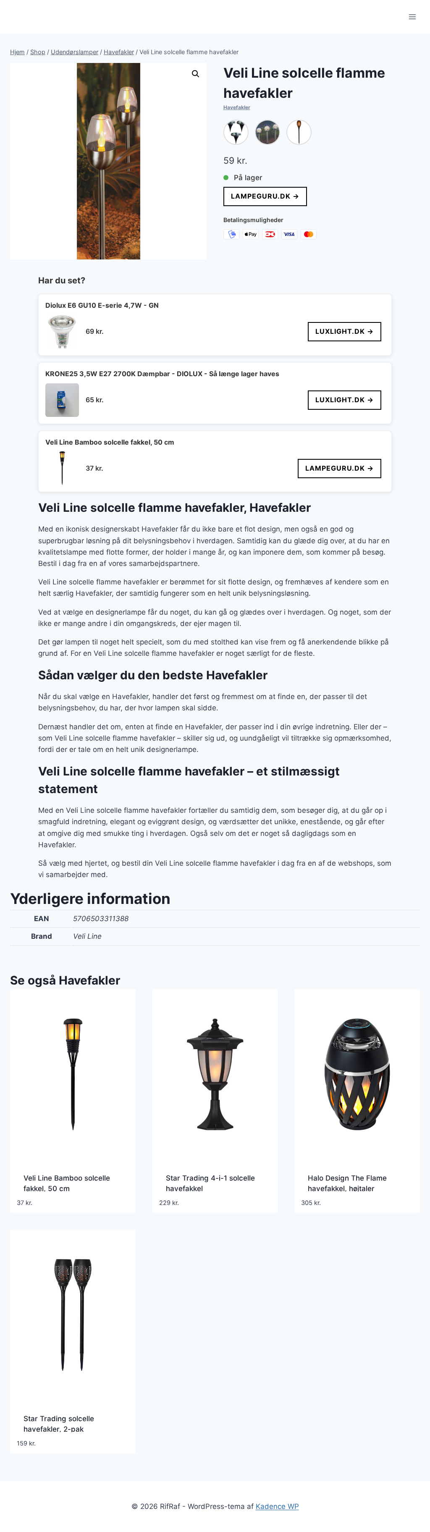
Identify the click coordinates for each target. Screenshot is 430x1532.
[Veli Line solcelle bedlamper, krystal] (267, 132)
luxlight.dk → (344, 331)
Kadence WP (277, 1506)
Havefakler (236, 107)
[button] (195, 73)
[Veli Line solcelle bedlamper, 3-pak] (236, 132)
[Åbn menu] (412, 16)
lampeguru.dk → (265, 196)
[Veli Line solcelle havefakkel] (299, 132)
